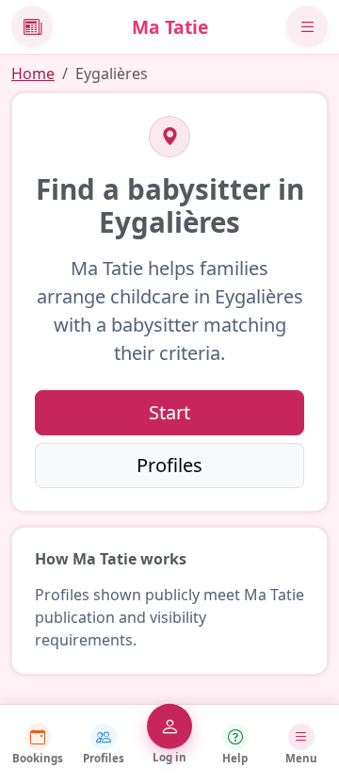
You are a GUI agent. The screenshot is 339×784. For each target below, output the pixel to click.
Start (169, 412)
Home (33, 73)
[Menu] (307, 26)
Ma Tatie (170, 27)
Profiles (169, 465)
